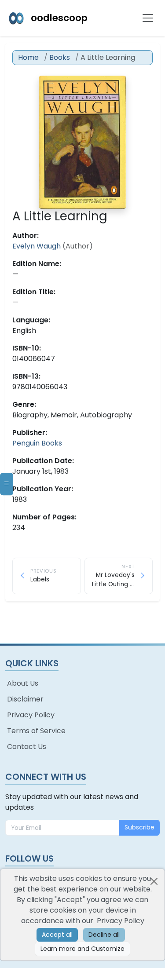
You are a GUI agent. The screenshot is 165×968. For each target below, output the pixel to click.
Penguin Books (37, 443)
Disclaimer (25, 699)
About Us (22, 683)
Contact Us (26, 747)
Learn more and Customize (82, 948)
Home (28, 57)
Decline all (104, 934)
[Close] (154, 881)
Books (59, 57)
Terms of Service (36, 731)
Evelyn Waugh (37, 246)
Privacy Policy (31, 715)
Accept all (57, 934)
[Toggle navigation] (148, 18)
